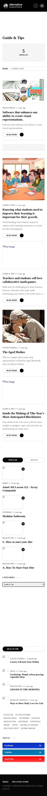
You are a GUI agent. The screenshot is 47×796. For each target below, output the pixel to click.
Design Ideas (9, 108)
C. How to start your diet (17, 541)
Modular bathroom (14, 516)
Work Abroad (28, 728)
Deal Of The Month (13, 649)
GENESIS (36, 718)
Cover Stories (10, 348)
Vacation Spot (11, 728)
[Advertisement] (23, 616)
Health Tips (8, 538)
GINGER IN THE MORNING (25, 689)
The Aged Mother (14, 352)
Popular (13, 460)
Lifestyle (36, 722)
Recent (34, 460)
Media (5, 782)
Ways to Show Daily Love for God (26, 703)
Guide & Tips (9, 205)
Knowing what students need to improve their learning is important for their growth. (22, 213)
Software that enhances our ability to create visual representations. (20, 116)
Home (5, 69)
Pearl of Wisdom (18, 700)
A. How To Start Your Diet (18, 567)
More (5, 483)
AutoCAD (8, 715)
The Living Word (20, 782)
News (12, 671)
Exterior (24, 718)
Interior (7, 512)
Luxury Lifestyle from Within (24, 662)
